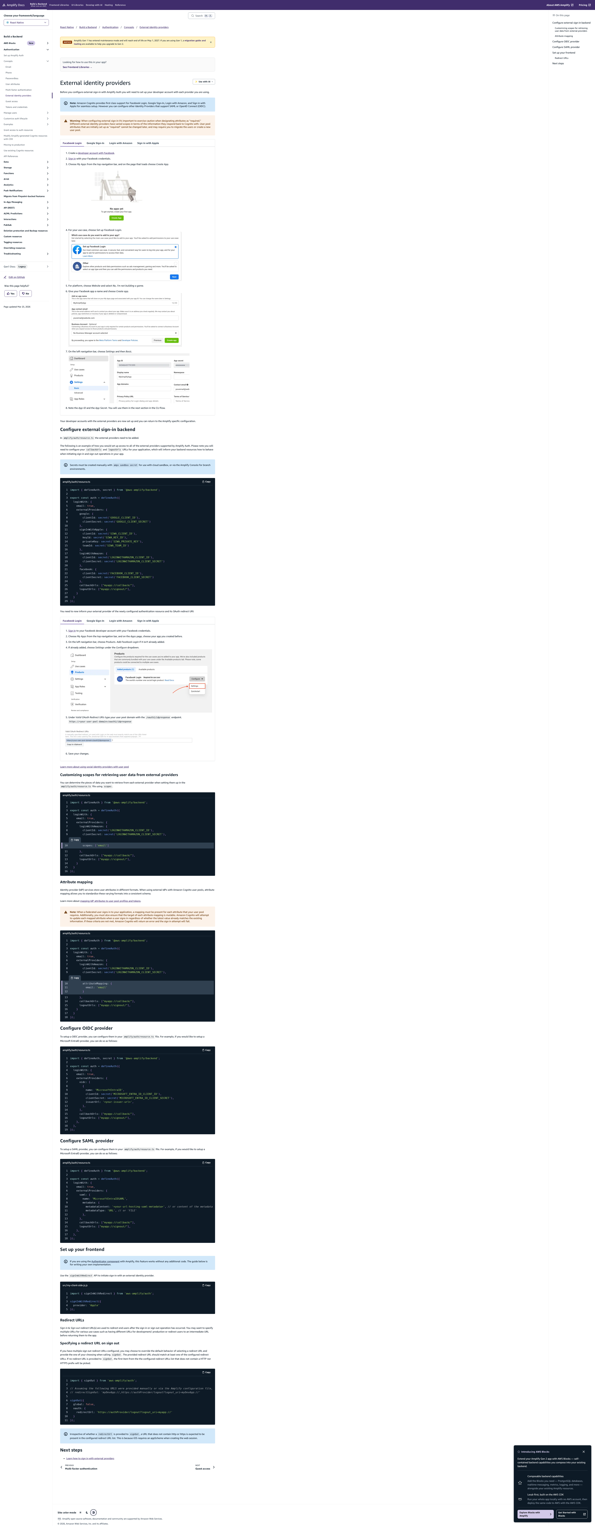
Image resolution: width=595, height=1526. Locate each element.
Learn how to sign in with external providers (90, 1458)
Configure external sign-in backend (97, 429)
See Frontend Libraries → (77, 67)
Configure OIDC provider (86, 1028)
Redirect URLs (72, 1320)
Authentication (110, 27)
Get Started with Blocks (567, 1514)
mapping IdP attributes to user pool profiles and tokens (110, 900)
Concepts (129, 27)
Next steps (71, 1450)
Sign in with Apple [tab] (148, 143)
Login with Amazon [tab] (120, 143)
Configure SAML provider (87, 1140)
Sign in (72, 158)
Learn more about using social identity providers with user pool (94, 766)
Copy (209, 482)
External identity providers (154, 27)
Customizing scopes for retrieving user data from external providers (119, 774)
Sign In (72, 630)
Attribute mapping (76, 882)
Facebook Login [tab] (72, 143)
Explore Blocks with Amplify (530, 1514)
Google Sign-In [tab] (95, 143)
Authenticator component (105, 1261)
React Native (17, 22)
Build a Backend (88, 27)
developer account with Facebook (96, 153)
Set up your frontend (82, 1249)
